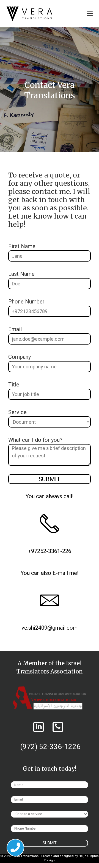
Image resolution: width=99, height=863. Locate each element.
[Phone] (57, 727)
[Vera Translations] (29, 13)
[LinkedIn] (38, 727)
